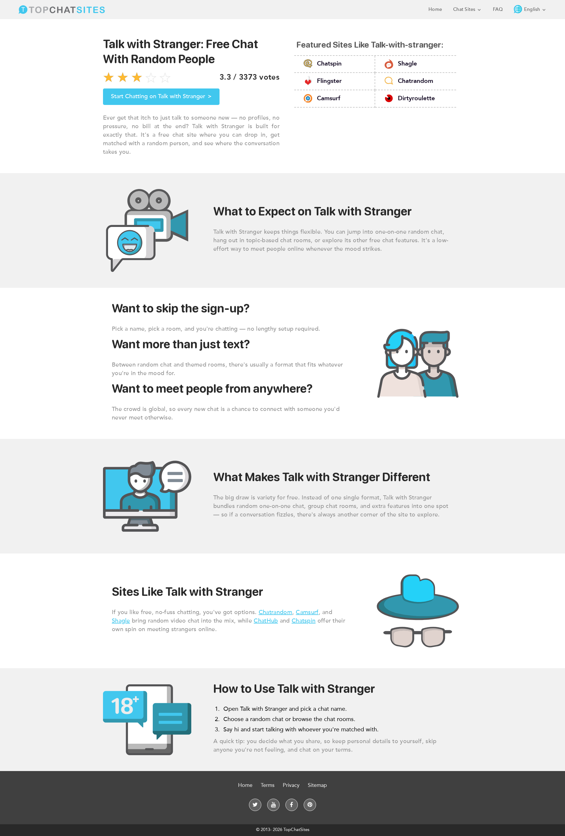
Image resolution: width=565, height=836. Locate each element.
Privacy (291, 785)
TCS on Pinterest (310, 805)
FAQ (498, 9)
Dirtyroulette (416, 98)
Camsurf (328, 98)
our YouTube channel (273, 805)
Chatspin (329, 64)
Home (435, 9)
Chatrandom (415, 81)
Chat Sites (465, 9)
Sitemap (317, 785)
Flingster (329, 81)
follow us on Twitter (255, 805)
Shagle (407, 64)
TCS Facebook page (291, 805)
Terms (268, 785)
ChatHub (266, 620)
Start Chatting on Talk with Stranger (161, 96)
